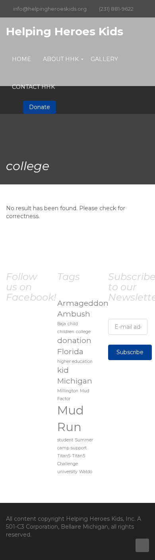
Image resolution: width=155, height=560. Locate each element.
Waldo (85, 471)
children (65, 331)
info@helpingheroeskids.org (50, 9)
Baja (61, 323)
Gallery (104, 59)
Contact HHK (33, 86)
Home (21, 59)
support (79, 448)
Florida (70, 351)
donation (74, 340)
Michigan (74, 380)
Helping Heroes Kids (64, 31)
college (83, 331)
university (67, 471)
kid (63, 370)
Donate (39, 107)
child (73, 323)
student (65, 440)
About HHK (61, 59)
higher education (75, 361)
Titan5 (63, 455)
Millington (67, 390)
